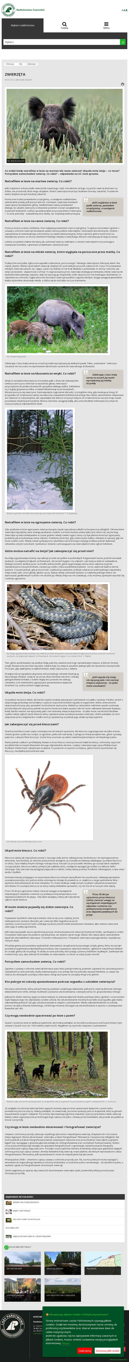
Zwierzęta (31, 64)
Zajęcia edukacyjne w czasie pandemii (32, 1236)
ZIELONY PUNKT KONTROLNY (26, 1219)
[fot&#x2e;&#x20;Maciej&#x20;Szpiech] (65, 125)
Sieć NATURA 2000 (14, 1268)
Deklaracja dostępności (118, 1359)
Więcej (66, 1343)
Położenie (91, 1268)
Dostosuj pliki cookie (107, 1350)
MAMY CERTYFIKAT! (21, 1210)
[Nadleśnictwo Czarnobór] (8, 10)
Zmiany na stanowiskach (26, 1202)
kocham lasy (12, 1228)
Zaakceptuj (84, 1350)
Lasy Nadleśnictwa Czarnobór (61, 1295)
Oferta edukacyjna (15, 1295)
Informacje (10, 64)
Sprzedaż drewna (55, 1268)
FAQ (20, 64)
